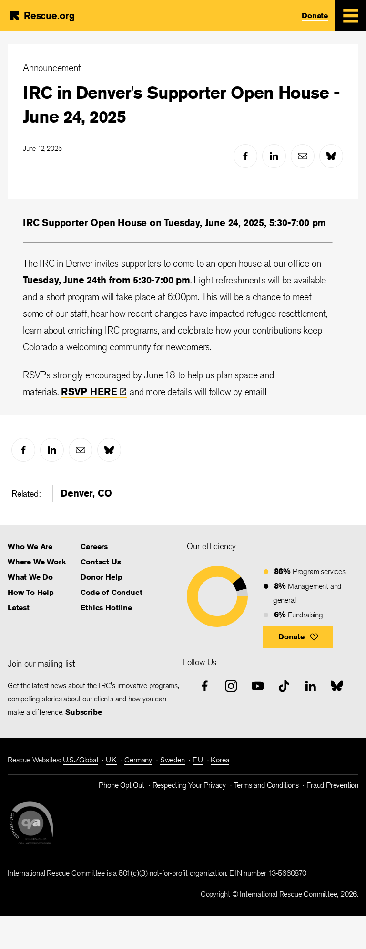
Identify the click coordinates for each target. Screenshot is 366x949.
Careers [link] (94, 546)
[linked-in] (274, 156)
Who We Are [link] (30, 546)
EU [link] (198, 759)
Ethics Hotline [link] (106, 607)
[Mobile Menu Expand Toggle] (351, 15)
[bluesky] (331, 156)
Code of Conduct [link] (111, 592)
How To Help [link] (31, 592)
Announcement (52, 67)
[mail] (303, 156)
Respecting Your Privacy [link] (189, 785)
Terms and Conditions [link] (266, 785)
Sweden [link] (172, 759)
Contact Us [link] (101, 561)
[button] (298, 637)
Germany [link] (138, 759)
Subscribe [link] (83, 712)
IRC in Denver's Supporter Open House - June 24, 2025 (181, 104)
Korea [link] (220, 759)
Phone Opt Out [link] (121, 785)
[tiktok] (284, 686)
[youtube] (258, 686)
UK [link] (111, 759)
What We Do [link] (30, 577)
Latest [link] (19, 607)
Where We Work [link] (36, 561)
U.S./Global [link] (80, 759)
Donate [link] (315, 15)
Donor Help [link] (101, 577)
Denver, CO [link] (86, 493)
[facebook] (245, 156)
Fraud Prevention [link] (332, 785)
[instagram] (231, 686)
